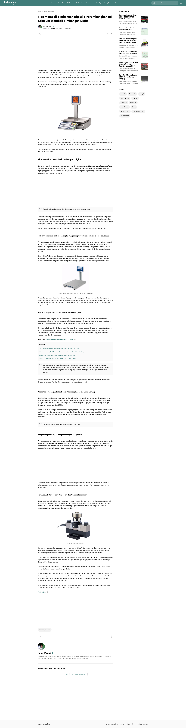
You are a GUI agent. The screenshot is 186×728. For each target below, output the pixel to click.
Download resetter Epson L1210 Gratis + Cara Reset (128, 52)
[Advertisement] (75, 54)
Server (134, 107)
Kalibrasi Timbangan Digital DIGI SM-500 (60, 340)
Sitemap (145, 724)
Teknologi (98, 3)
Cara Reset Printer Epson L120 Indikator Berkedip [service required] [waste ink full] (128, 40)
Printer (69, 3)
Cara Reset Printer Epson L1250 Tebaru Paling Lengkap (128, 77)
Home (53, 3)
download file (125, 115)
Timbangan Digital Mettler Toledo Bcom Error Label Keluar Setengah (62, 352)
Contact (122, 724)
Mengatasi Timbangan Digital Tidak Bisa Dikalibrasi (57, 355)
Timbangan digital (44, 630)
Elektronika (79, 3)
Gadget (106, 3)
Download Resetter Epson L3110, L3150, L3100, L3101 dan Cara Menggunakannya (128, 17)
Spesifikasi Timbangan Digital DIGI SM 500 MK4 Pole (57, 358)
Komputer (61, 3)
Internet (135, 98)
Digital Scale (89, 3)
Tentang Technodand (111, 724)
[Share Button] (111, 34)
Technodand (10, 2)
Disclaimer (139, 724)
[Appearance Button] (181, 3)
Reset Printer (124, 107)
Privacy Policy (130, 724)
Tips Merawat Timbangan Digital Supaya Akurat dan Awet (59, 349)
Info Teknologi (125, 98)
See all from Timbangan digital (75, 674)
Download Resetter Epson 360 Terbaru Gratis (128, 29)
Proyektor (133, 102)
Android (114, 3)
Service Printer (125, 111)
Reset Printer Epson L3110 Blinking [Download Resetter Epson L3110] (128, 64)
